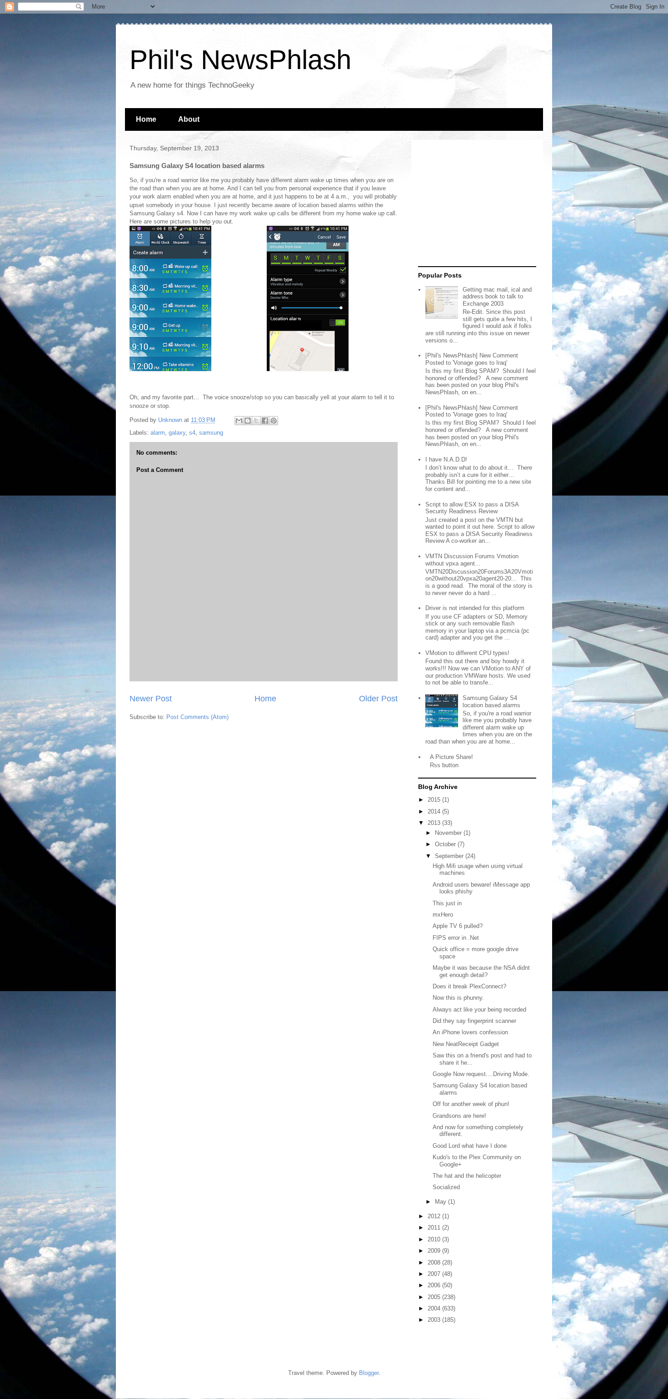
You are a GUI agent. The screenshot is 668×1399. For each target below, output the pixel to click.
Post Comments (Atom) (197, 717)
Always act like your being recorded (479, 1009)
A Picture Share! (451, 757)
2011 (435, 1227)
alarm (157, 432)
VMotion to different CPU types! (467, 653)
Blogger (369, 1372)
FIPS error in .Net (456, 937)
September (450, 856)
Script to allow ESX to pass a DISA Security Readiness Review (471, 508)
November (449, 832)
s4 (192, 432)
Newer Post (151, 698)
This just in (447, 903)
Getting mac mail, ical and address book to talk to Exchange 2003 (497, 296)
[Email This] (239, 420)
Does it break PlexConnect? (469, 986)
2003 (435, 1319)
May (441, 1201)
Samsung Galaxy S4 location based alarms (491, 702)
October (446, 844)
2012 (435, 1216)
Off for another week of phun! (471, 1104)
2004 (435, 1308)
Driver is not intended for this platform (474, 608)
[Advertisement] (475, 203)
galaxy (177, 432)
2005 (435, 1297)
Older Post (378, 698)
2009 (435, 1250)
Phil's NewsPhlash (240, 60)
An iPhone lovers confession (470, 1032)
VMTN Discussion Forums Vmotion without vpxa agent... (471, 560)
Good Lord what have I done (470, 1145)
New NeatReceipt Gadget (466, 1044)
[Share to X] (256, 420)
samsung (211, 432)
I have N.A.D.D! (446, 459)
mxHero (443, 914)
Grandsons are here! (459, 1115)
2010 (435, 1239)
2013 (435, 822)
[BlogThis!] (247, 420)
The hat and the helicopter (467, 1175)
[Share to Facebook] (264, 420)
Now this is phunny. (458, 997)
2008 (435, 1262)
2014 (435, 811)
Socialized (446, 1187)
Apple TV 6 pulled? (458, 926)
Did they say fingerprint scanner (474, 1020)
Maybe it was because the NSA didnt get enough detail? (481, 971)
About (188, 119)
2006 (435, 1285)
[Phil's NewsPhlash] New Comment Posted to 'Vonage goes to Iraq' (471, 359)
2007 (435, 1273)
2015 (435, 799)
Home (146, 119)
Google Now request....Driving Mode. (481, 1074)
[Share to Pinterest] (273, 420)
